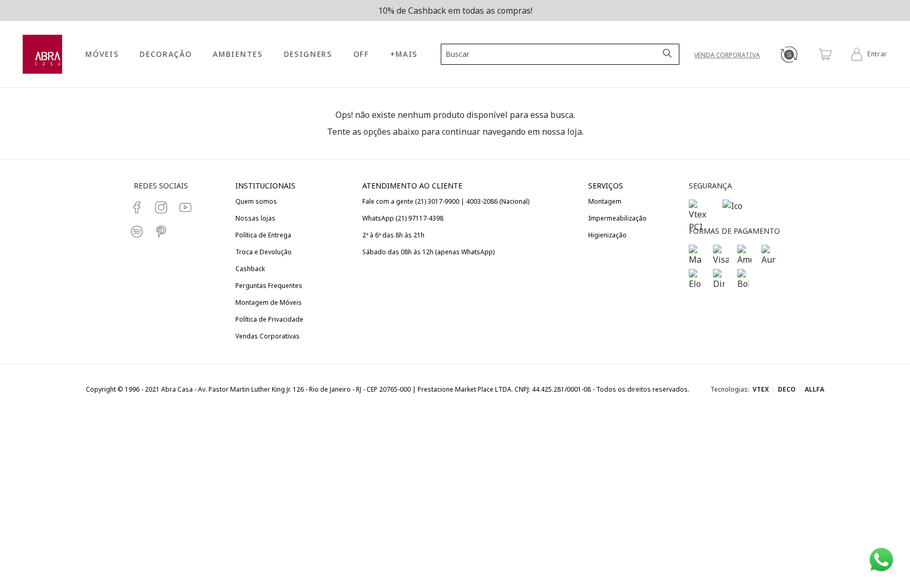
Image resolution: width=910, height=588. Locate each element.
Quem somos (256, 201)
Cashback (250, 268)
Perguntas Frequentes (268, 285)
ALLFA (814, 389)
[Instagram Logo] (161, 207)
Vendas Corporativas (267, 336)
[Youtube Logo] (185, 207)
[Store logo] (42, 54)
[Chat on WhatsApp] (881, 559)
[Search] (668, 54)
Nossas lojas (255, 218)
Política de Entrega (263, 235)
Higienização (607, 235)
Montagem (604, 201)
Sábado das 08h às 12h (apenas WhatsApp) (428, 251)
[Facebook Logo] (137, 207)
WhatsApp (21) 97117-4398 (402, 218)
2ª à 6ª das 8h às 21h (393, 235)
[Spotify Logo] (137, 232)
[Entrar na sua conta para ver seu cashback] (788, 54)
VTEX (761, 389)
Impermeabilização (617, 218)
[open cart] (825, 54)
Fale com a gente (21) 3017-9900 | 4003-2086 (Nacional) (445, 201)
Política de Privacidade (269, 319)
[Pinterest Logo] (161, 232)
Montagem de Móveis (268, 302)
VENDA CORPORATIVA (727, 55)
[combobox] (554, 54)
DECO (787, 389)
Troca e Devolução (263, 251)
